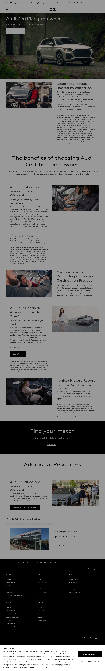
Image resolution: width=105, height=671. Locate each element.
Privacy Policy (58, 662)
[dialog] (52, 658)
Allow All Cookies (89, 654)
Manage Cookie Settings (90, 661)
